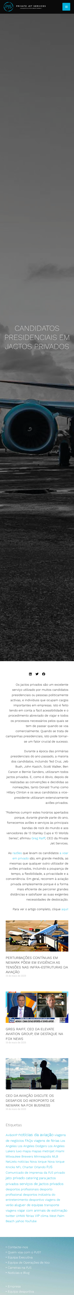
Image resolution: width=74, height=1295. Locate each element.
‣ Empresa (13, 1286)
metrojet (48, 1151)
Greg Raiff (38, 838)
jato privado (15, 1178)
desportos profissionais (22, 1189)
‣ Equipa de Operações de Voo (28, 1262)
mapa (27, 1151)
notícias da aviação (36, 1134)
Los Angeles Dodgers (32, 1146)
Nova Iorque (38, 1161)
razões (17, 853)
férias (30, 1216)
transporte (51, 1205)
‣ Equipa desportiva (20, 1291)
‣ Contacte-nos (17, 1247)
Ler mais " (11, 982)
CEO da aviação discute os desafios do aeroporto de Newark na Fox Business (30, 1100)
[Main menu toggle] (66, 7)
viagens (11, 1210)
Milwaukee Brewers (19, 1156)
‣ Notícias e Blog (17, 1273)
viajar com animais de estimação (42, 1210)
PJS (49, 1167)
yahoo (20, 1221)
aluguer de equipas (28, 1205)
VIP (37, 1216)
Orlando (40, 1167)
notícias (23, 1161)
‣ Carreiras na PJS (18, 1267)
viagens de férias (46, 1141)
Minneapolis (42, 1156)
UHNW (20, 1216)
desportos (30, 1194)
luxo (19, 1151)
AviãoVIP (11, 1135)
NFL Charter (24, 1167)
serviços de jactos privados (41, 1184)
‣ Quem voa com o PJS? (23, 1252)
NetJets (11, 1161)
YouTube (31, 1221)
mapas (36, 1151)
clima (44, 1216)
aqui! (64, 909)
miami (59, 1151)
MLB (55, 1156)
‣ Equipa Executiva (19, 1257)
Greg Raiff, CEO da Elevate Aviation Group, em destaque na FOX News (34, 1033)
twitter (10, 1216)
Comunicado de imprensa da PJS (29, 1172)
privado (59, 1172)
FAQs (29, 1141)
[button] (30, 674)
